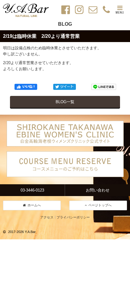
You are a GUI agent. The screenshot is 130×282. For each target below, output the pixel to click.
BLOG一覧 (65, 102)
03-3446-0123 (32, 190)
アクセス (47, 217)
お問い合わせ (97, 190)
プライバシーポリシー (73, 217)
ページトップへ (100, 205)
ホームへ (34, 205)
